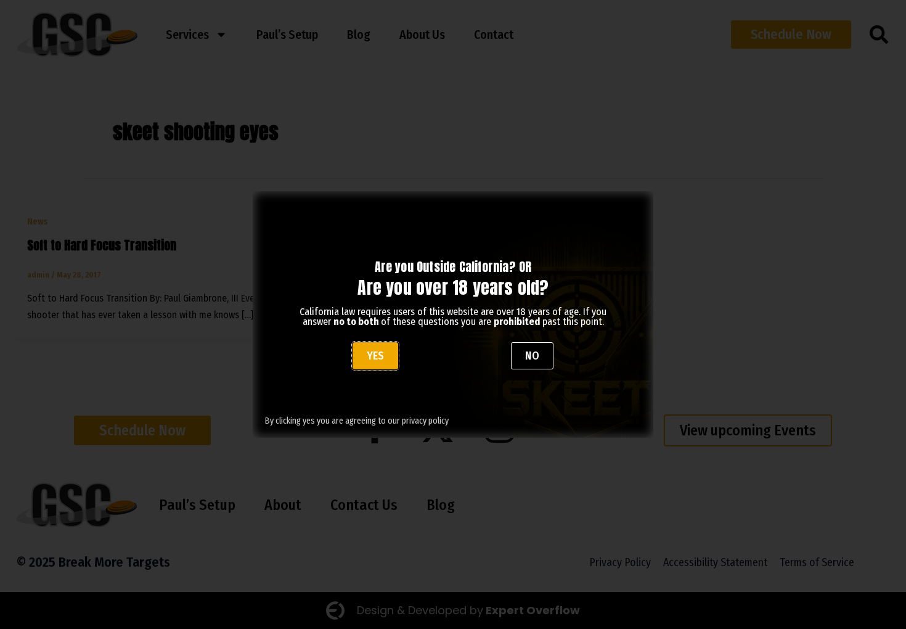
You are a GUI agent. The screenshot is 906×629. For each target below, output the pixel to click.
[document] (453, 314)
